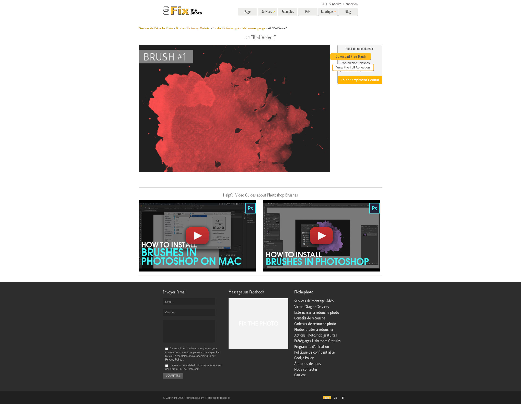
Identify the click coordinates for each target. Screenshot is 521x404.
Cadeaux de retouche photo (315, 324)
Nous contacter (305, 369)
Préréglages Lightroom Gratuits (317, 341)
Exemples (288, 11)
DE (335, 397)
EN (327, 397)
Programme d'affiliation (311, 347)
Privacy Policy (173, 359)
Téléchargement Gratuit (360, 79)
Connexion (350, 4)
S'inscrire (335, 4)
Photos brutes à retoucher (313, 330)
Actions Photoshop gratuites (315, 335)
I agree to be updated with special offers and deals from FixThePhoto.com (193, 367)
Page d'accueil (247, 13)
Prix (307, 11)
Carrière (300, 375)
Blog (348, 11)
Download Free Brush (350, 56)
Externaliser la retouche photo (316, 313)
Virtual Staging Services (311, 307)
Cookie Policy (304, 358)
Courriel (169, 312)
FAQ (324, 4)
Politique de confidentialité (314, 352)
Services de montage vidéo (314, 301)
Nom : (168, 301)
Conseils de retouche (309, 318)
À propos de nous (307, 364)
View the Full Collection (353, 67)
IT (343, 397)
